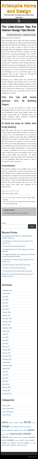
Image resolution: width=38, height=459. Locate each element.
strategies (13, 443)
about (5, 422)
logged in (14, 213)
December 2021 (7, 393)
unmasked (13, 445)
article (10, 422)
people (25, 437)
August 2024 (6, 293)
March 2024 (5, 309)
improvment (16, 433)
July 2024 (5, 296)
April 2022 (5, 381)
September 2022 (7, 365)
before (21, 422)
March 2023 (5, 347)
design (11, 193)
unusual (19, 445)
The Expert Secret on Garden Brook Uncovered (16, 265)
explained (9, 430)
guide (3, 434)
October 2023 (6, 325)
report (4, 440)
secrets (27, 440)
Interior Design (6, 415)
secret (21, 440)
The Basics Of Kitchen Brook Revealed (13, 268)
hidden (7, 434)
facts (21, 430)
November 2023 (7, 321)
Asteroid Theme (32, 457)
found (25, 430)
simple (4, 443)
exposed (16, 430)
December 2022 (7, 356)
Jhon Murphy (17, 35)
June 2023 (5, 337)
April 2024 (5, 306)
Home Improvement (8, 408)
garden (31, 430)
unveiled (24, 445)
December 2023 (7, 318)
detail (11, 426)
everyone (28, 426)
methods (15, 437)
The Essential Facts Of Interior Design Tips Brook (17, 271)
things (22, 443)
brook (7, 193)
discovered (22, 427)
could (33, 422)
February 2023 (6, 350)
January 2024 (6, 315)
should (32, 440)
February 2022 (6, 387)
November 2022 (7, 359)
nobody (20, 437)
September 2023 (7, 328)
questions (31, 437)
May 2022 (5, 378)
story (8, 443)
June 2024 (5, 300)
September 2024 (7, 290)
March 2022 (5, 384)
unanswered (5, 445)
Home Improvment (7, 412)
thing (18, 443)
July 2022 (5, 372)
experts (4, 430)
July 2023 (5, 334)
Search (4, 223)
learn (10, 437)
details (16, 427)
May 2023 (5, 340)
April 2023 (5, 343)
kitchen (5, 437)
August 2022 (6, 368)
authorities (15, 422)
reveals (17, 440)
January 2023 (6, 353)
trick (30, 443)
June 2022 (5, 375)
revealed (10, 440)
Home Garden (6, 405)
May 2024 (5, 303)
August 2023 (6, 331)
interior (16, 193)
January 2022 (6, 390)
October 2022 (6, 362)
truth (34, 443)
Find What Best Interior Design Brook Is (14, 246)
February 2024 (6, 312)
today (26, 443)
